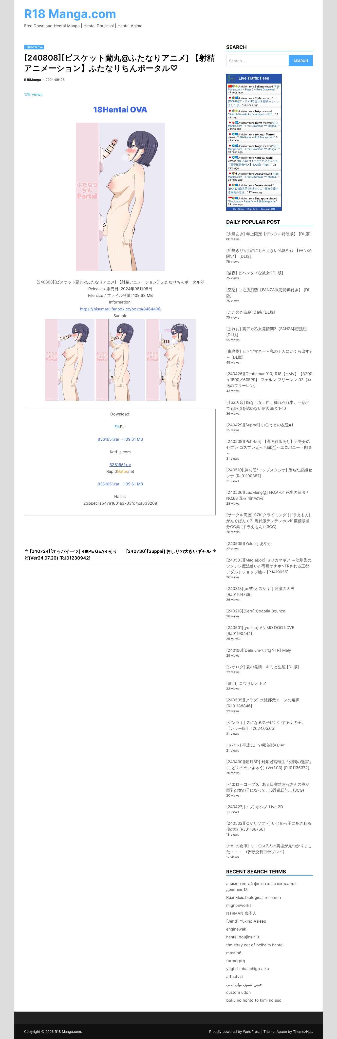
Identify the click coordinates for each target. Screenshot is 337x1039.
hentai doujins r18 (242, 936)
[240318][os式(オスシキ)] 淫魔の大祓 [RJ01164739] (260, 591)
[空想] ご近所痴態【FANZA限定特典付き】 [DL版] (268, 292)
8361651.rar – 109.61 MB (120, 439)
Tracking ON (268, 209)
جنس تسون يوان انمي (244, 984)
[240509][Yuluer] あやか (249, 543)
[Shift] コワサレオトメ (246, 683)
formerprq (235, 960)
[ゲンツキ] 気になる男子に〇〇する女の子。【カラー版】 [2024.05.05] (265, 725)
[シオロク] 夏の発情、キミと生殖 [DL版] (262, 666)
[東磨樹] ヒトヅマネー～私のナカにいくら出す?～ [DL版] (268, 354)
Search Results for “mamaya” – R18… (252, 114)
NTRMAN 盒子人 (241, 913)
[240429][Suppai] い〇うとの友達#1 (259, 424)
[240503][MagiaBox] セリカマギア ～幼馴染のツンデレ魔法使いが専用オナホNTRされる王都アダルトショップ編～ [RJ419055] (268, 566)
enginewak (236, 929)
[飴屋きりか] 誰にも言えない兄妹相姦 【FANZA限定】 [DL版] (269, 253)
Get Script (238, 209)
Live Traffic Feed (254, 78)
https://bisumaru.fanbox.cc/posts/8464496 (120, 308)
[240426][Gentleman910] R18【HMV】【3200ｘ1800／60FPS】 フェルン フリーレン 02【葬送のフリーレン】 (269, 379)
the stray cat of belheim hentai (254, 944)
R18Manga (32, 80)
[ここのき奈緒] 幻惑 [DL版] (250, 312)
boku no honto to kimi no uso (253, 1000)
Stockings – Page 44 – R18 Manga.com (252, 201)
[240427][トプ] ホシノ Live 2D (254, 806)
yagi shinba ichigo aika (247, 968)
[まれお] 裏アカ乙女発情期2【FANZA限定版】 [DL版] (267, 331)
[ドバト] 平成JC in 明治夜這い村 (255, 745)
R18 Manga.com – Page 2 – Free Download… (254, 88)
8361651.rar (120, 464)
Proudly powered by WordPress (235, 1031)
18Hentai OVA (34, 47)
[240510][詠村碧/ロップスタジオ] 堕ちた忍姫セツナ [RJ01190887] (269, 472)
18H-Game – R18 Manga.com (256, 137)
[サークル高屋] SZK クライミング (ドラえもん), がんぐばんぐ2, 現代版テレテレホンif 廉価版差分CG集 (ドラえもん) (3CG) (268, 520)
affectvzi (234, 976)
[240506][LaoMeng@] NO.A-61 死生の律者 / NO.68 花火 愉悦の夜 (267, 495)
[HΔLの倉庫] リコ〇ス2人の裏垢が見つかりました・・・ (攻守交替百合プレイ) (269, 848)
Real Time (252, 209)
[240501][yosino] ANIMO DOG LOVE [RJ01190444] (260, 630)
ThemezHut (302, 1031)
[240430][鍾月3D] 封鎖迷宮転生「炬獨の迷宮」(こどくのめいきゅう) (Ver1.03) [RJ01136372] (269, 764)
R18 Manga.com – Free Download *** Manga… (253, 124)
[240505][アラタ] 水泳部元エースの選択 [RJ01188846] (263, 702)
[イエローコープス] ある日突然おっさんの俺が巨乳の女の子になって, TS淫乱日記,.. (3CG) (267, 787)
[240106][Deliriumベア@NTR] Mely (258, 650)
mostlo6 (234, 952)
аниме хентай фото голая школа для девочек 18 (262, 886)
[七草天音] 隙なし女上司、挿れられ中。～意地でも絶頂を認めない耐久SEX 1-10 (267, 405)
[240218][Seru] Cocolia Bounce (255, 610)
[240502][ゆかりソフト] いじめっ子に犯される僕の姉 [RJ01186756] (268, 826)
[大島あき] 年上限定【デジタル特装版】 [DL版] (268, 233)
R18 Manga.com (70, 13)
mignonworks (238, 905)
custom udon (238, 992)
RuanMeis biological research (253, 897)
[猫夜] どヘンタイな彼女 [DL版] (254, 272)
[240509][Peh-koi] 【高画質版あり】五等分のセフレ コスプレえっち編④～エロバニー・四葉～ (269, 447)
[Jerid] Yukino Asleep (246, 921)
